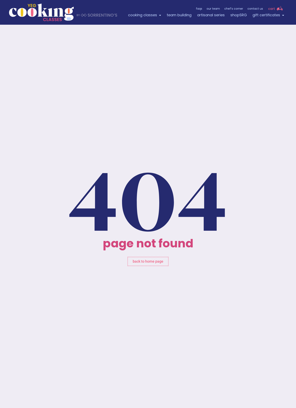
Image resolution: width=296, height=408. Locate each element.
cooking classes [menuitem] (142, 15)
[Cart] (279, 8)
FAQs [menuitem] (199, 8)
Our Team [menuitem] (213, 8)
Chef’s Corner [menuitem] (233, 8)
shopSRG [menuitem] (238, 15)
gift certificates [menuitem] (266, 15)
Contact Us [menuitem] (255, 8)
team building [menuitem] (179, 15)
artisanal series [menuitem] (211, 15)
